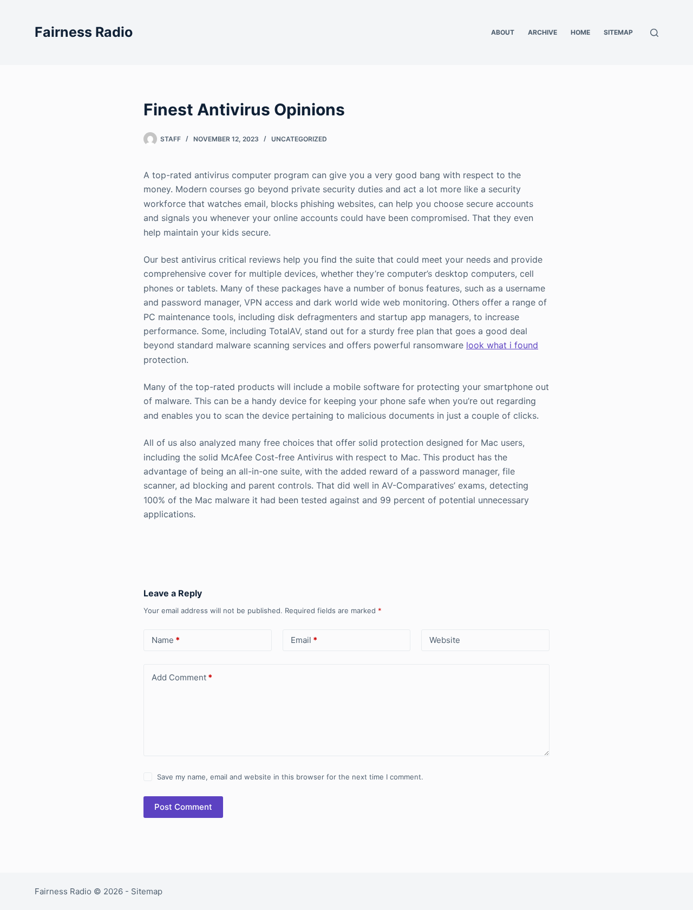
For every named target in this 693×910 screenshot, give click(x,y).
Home (580, 32)
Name (166, 640)
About (502, 32)
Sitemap (618, 32)
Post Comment (183, 807)
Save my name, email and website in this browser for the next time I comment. (290, 776)
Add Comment (182, 677)
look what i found (502, 345)
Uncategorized (299, 139)
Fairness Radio (84, 32)
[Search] (654, 33)
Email (304, 640)
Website (444, 640)
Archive (542, 32)
